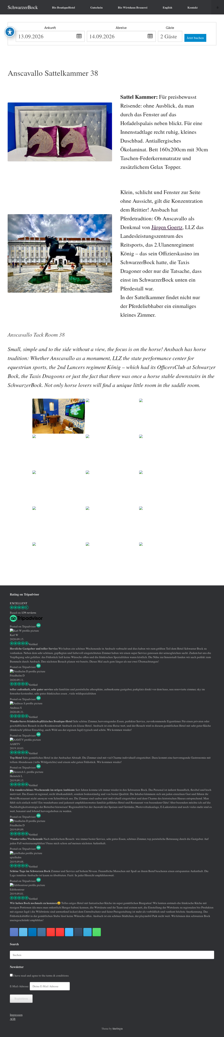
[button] (217, 7)
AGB (13, 1019)
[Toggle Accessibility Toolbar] (10, 31)
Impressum (16, 1015)
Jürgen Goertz (166, 227)
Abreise (121, 28)
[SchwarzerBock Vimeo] (69, 932)
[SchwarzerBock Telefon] (97, 932)
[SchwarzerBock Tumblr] (78, 932)
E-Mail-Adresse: (20, 986)
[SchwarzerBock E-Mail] (87, 932)
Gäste (170, 28)
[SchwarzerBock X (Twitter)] (23, 932)
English (167, 7)
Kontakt (192, 7)
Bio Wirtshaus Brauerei (132, 7)
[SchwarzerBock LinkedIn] (32, 932)
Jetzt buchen (195, 37)
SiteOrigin (117, 1028)
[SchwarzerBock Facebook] (14, 932)
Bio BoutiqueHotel (63, 7)
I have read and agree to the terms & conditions (41, 975)
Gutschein (96, 7)
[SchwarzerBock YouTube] (60, 932)
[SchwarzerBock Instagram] (41, 932)
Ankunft (50, 28)
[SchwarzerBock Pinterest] (51, 932)
